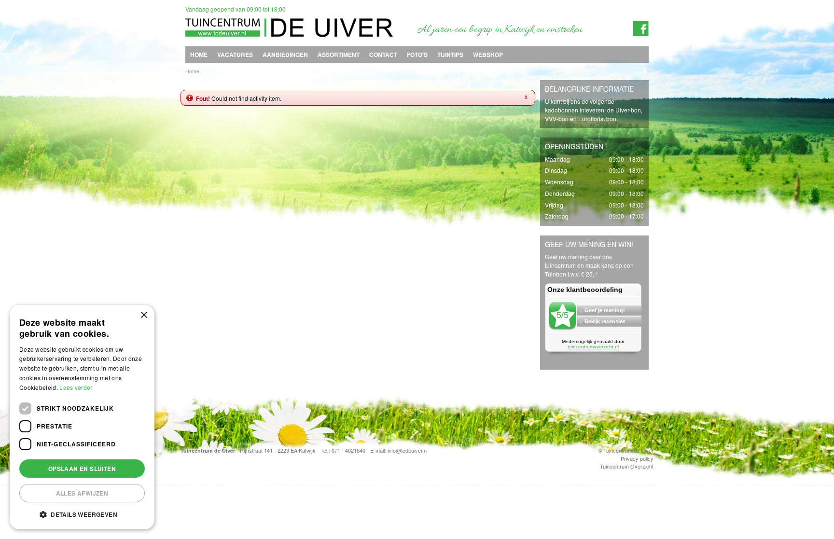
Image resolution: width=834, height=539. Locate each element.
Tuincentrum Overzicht (626, 466)
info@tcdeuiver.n (407, 450)
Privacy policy (637, 458)
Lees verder (75, 387)
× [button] (143, 315)
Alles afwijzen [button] (82, 493)
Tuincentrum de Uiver (208, 450)
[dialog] (82, 417)
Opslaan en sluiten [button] (82, 468)
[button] (82, 514)
